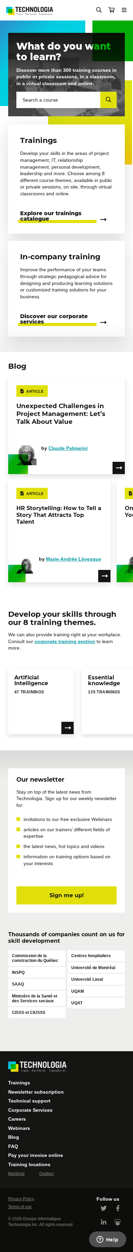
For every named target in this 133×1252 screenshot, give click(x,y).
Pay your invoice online (35, 1155)
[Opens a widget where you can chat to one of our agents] (107, 1240)
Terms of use (20, 1206)
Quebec (46, 1173)
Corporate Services (30, 1110)
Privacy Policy (21, 1199)
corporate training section (64, 641)
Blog (13, 1137)
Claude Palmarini (68, 448)
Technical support (29, 1101)
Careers (17, 1119)
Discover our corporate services (54, 319)
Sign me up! (66, 895)
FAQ (13, 1146)
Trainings (19, 1082)
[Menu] (124, 10)
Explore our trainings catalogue (51, 216)
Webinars (19, 1128)
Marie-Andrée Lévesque (73, 559)
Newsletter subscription (36, 1092)
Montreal (16, 1173)
